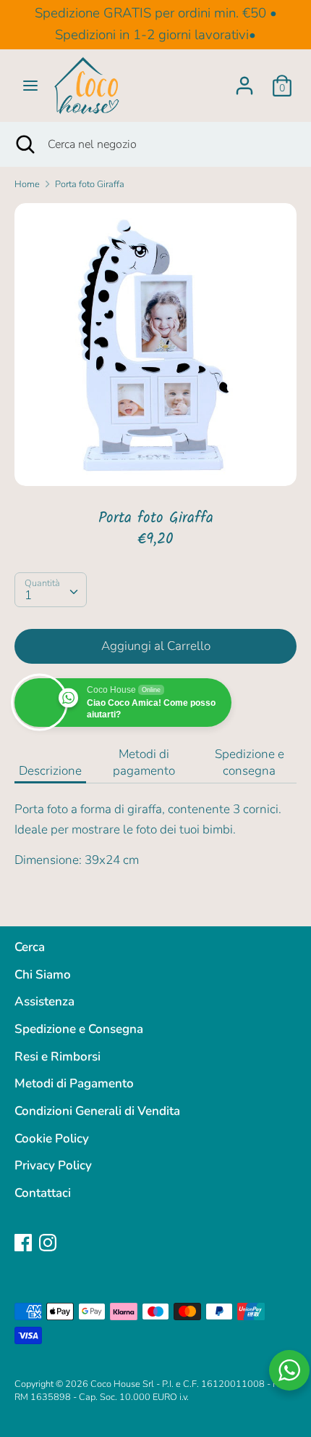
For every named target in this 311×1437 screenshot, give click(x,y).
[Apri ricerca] (24, 144)
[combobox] (50, 589)
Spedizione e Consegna (78, 1029)
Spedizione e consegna (249, 762)
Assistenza (44, 1001)
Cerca (29, 947)
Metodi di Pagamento (74, 1083)
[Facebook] (23, 1242)
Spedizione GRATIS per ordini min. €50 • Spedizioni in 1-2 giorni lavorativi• (156, 24)
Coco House (115, 1384)
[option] (155, 344)
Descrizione (50, 770)
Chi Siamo (42, 974)
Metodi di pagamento (144, 762)
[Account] (244, 81)
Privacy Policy (53, 1165)
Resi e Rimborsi (57, 1056)
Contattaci (42, 1193)
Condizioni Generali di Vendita (97, 1111)
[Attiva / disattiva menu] (30, 85)
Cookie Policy (51, 1138)
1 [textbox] (28, 595)
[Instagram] (47, 1242)
